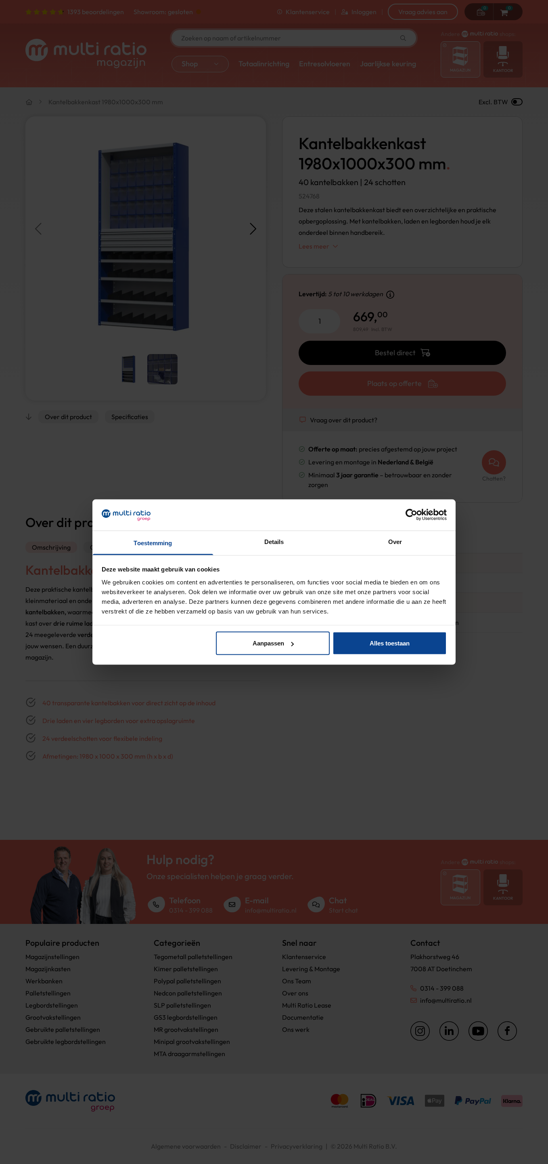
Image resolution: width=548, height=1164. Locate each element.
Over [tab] (395, 541)
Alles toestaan (390, 643)
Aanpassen (268, 643)
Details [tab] (274, 541)
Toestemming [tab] (153, 542)
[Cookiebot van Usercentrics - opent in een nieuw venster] (411, 515)
